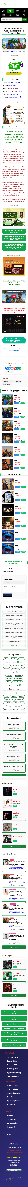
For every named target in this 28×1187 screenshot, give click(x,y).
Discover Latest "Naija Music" (14, 611)
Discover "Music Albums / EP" (14, 632)
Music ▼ (10, 11)
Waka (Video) (6, 384)
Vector (6, 699)
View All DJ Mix (14, 995)
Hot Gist (10, 1097)
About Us (14, 645)
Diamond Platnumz (13, 82)
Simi (23, 668)
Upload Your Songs (14, 1073)
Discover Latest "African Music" (14, 619)
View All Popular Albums (14, 775)
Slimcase (10, 706)
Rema (22, 665)
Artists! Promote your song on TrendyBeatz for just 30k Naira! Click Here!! (14, 238)
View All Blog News (14, 947)
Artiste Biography (14, 1093)
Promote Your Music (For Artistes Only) (14, 637)
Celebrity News (12, 1069)
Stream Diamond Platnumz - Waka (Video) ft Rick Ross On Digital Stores (14, 340)
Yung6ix (22, 709)
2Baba (6, 658)
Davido (8, 662)
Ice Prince (6, 709)
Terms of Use (12, 1119)
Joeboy (22, 658)
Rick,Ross (12, 85)
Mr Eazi (9, 681)
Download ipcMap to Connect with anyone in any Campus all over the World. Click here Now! (14, 246)
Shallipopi (15, 685)
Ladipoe (21, 696)
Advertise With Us (14, 1131)
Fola (23, 685)
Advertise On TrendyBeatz (14, 641)
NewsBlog (24, 15)
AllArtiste (24, 11)
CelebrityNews (3, 15)
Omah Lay (9, 675)
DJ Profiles (11, 1105)
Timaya (22, 702)
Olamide (21, 672)
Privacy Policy (12, 1123)
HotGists (10, 15)
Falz (21, 662)
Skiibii (15, 702)
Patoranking (19, 678)
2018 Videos (18, 91)
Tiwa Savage (9, 678)
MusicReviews (17, 15)
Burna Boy (13, 658)
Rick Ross (18, 381)
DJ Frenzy (17, 706)
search (24, 19)
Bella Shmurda (17, 681)
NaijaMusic (17, 11)
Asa (13, 699)
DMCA (10, 1135)
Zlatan (14, 662)
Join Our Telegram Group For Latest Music (14, 231)
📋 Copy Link (9, 371)
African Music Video (15, 97)
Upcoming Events (13, 1101)
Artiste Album (12, 1089)
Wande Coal (18, 675)
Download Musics (13, 1065)
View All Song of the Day (14, 846)
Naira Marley (15, 668)
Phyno (13, 672)
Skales (19, 693)
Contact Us (11, 1127)
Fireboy (6, 665)
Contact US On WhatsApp (14, 1170)
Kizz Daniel (14, 665)
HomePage (3, 11)
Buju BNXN (7, 702)
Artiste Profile (12, 1085)
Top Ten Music (12, 1057)
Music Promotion (13, 1076)
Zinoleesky (7, 685)
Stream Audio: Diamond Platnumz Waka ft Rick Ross (14, 349)
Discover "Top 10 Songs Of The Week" (14, 624)
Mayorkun (6, 668)
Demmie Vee (20, 699)
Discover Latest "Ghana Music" (14, 615)
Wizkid (7, 672)
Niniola (6, 696)
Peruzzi (14, 709)
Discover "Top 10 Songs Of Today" (14, 628)
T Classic (13, 696)
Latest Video (14, 94)
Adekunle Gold (10, 693)
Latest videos (12, 1061)
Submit (7, 595)
